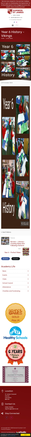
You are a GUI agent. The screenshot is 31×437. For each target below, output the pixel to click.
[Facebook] (14, 22)
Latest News (9, 38)
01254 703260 (16, 15)
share (6, 258)
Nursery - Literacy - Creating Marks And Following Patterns (17, 243)
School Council (7, 283)
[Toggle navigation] (12, 25)
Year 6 (4, 232)
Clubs (4, 279)
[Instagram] (16, 22)
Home (2, 38)
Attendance (6, 287)
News (4, 271)
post (16, 258)
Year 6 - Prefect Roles (13, 252)
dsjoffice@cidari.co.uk (16, 17)
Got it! (25, 434)
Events (4, 275)
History (9, 232)
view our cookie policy (11, 435)
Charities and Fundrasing (11, 291)
